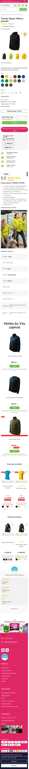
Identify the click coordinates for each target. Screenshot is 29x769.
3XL (20, 93)
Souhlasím (14, 765)
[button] (14, 364)
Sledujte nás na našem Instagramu (15, 622)
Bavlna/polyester (12, 275)
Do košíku (14, 122)
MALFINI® (7, 29)
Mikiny (10, 256)
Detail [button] (14, 366)
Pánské (9, 269)
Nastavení (14, 761)
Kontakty (3, 681)
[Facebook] (2, 650)
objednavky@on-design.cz (11, 642)
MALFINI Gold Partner (9, 481)
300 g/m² (9, 281)
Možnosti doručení (5, 106)
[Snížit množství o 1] (19, 118)
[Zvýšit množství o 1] (26, 118)
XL (12, 93)
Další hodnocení (14, 609)
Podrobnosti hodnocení (8, 26)
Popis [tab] (6, 174)
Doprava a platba (5, 695)
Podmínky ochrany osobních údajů (9, 706)
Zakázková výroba (5, 676)
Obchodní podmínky (6, 703)
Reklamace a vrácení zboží (7, 701)
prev (1, 479)
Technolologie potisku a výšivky (8, 673)
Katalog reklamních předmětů (8, 693)
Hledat (23, 9)
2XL (16, 93)
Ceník (2, 698)
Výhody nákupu (5, 667)
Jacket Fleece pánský (14, 439)
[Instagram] (7, 650)
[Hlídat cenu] (9, 143)
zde (15, 758)
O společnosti (4, 678)
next (27, 479)
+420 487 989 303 (8, 1)
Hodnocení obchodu (6, 670)
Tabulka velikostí (5, 96)
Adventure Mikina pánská (15, 356)
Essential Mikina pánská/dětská (14, 397)
